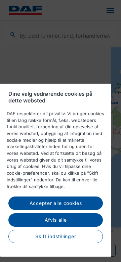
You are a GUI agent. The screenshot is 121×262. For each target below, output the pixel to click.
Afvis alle (56, 220)
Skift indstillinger (55, 236)
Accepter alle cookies (56, 203)
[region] (55, 170)
